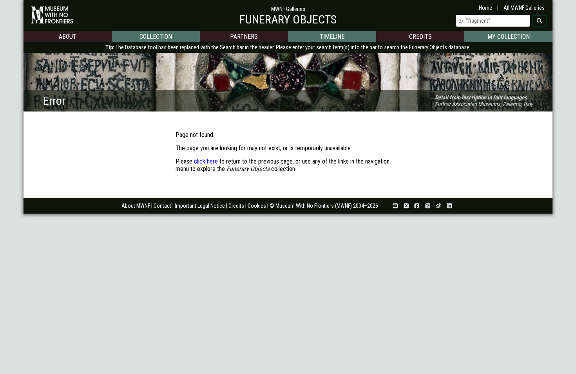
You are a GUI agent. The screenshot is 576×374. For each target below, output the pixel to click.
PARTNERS (244, 36)
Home (485, 8)
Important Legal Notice (200, 206)
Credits (236, 206)
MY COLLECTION (508, 36)
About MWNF (135, 206)
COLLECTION (155, 36)
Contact (162, 206)
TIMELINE (332, 36)
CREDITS (420, 36)
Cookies (257, 206)
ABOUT (67, 36)
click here (206, 161)
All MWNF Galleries (524, 8)
